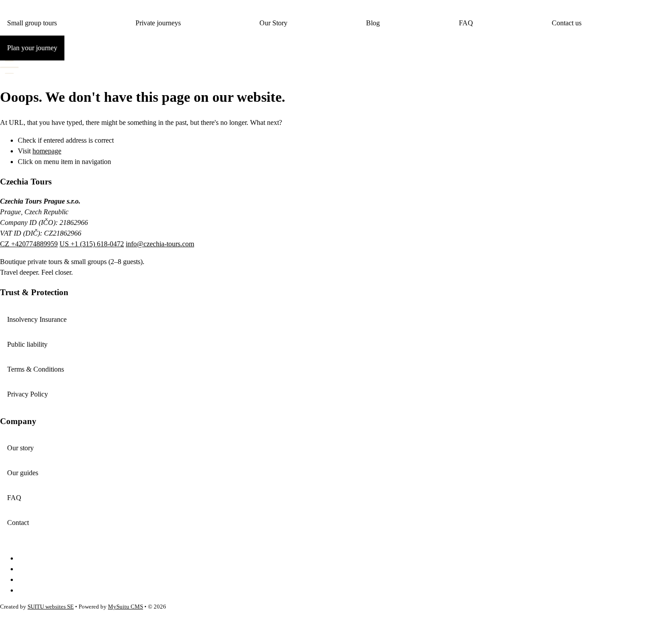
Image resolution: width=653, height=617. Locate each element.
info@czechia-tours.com (160, 244)
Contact (18, 522)
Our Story (273, 23)
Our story (20, 448)
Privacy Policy (27, 394)
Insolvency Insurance (37, 319)
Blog (373, 23)
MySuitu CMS (125, 607)
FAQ (466, 23)
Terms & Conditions (35, 369)
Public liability (27, 344)
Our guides (22, 473)
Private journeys (158, 23)
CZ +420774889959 (29, 244)
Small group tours (32, 23)
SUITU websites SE (51, 607)
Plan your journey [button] (32, 48)
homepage (46, 151)
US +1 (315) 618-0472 (92, 244)
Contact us (566, 23)
